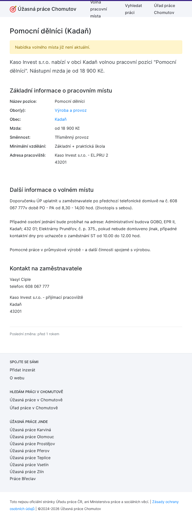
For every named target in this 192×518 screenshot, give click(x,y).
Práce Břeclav (23, 478)
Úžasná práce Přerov (30, 450)
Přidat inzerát (22, 369)
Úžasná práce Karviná (30, 429)
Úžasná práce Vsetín (29, 464)
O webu (17, 377)
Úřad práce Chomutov (164, 9)
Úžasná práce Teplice (30, 457)
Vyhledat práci (133, 9)
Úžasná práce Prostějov (32, 443)
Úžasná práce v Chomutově (36, 399)
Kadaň (60, 119)
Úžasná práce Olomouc (32, 436)
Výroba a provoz (71, 110)
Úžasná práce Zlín (27, 471)
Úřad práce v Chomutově (34, 407)
